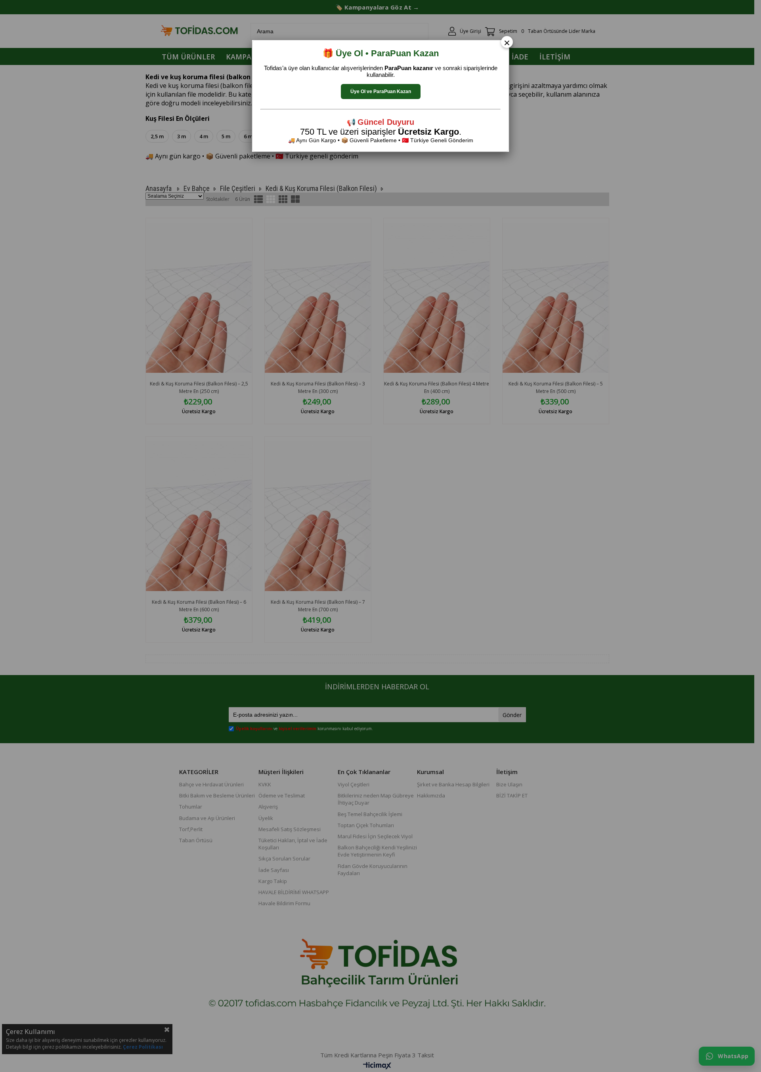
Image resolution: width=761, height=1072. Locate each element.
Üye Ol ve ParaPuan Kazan (380, 91)
